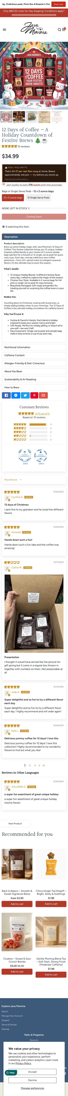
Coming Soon (34, 216)
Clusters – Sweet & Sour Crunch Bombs (17, 960)
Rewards (34, 1040)
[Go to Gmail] (43, 395)
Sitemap (5, 1029)
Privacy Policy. (23, 1063)
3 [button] (35, 765)
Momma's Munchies (17, 955)
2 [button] (30, 765)
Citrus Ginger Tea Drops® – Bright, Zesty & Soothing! (51, 892)
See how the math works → (16, 179)
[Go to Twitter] (25, 395)
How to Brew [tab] (11, 387)
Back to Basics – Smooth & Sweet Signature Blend (17, 892)
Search (5, 1011)
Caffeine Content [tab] (14, 355)
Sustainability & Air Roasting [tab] (20, 379)
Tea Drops (51, 887)
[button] (10, 146)
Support (5, 1020)
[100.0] (25, 455)
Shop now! (58, 4)
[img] (12, 492)
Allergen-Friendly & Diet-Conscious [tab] (24, 363)
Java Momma (17, 887)
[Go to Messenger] (15, 395)
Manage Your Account (12, 1016)
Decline (32, 1080)
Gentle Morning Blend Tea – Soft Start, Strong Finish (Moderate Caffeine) (51, 961)
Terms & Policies (9, 1024)
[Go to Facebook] (6, 395)
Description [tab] (11, 236)
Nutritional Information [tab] (17, 347)
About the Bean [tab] (13, 371)
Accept (32, 1071)
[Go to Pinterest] (34, 395)
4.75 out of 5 (42, 413)
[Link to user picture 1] (34, 613)
